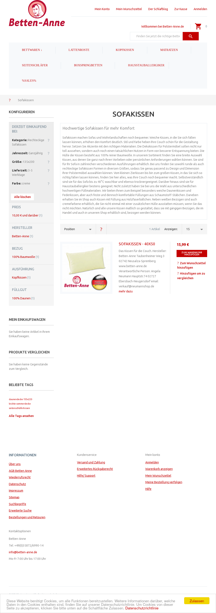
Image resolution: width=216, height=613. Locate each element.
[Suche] (191, 36)
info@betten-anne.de (23, 552)
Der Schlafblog (158, 9)
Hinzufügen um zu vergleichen (191, 276)
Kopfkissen (21, 277)
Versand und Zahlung (91, 462)
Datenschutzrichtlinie (141, 607)
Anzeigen (170, 229)
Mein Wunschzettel (129, 9)
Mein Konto (102, 9)
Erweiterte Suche (20, 510)
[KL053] (86, 268)
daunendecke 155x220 (20, 399)
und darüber (27, 215)
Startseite (10, 100)
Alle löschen (22, 197)
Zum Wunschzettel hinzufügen (191, 265)
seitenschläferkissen (19, 408)
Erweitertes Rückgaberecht (95, 469)
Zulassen (197, 600)
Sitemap (14, 497)
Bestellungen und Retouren (27, 517)
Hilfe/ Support (86, 475)
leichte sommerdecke (20, 403)
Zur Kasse (180, 9)
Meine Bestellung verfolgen (163, 482)
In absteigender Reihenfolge (101, 229)
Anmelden (200, 9)
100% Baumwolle (25, 257)
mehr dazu (126, 291)
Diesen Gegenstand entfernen (48, 140)
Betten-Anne (22, 236)
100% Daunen (23, 298)
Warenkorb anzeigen (159, 469)
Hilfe (148, 489)
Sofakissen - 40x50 (137, 244)
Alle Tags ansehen (21, 416)
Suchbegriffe (17, 504)
